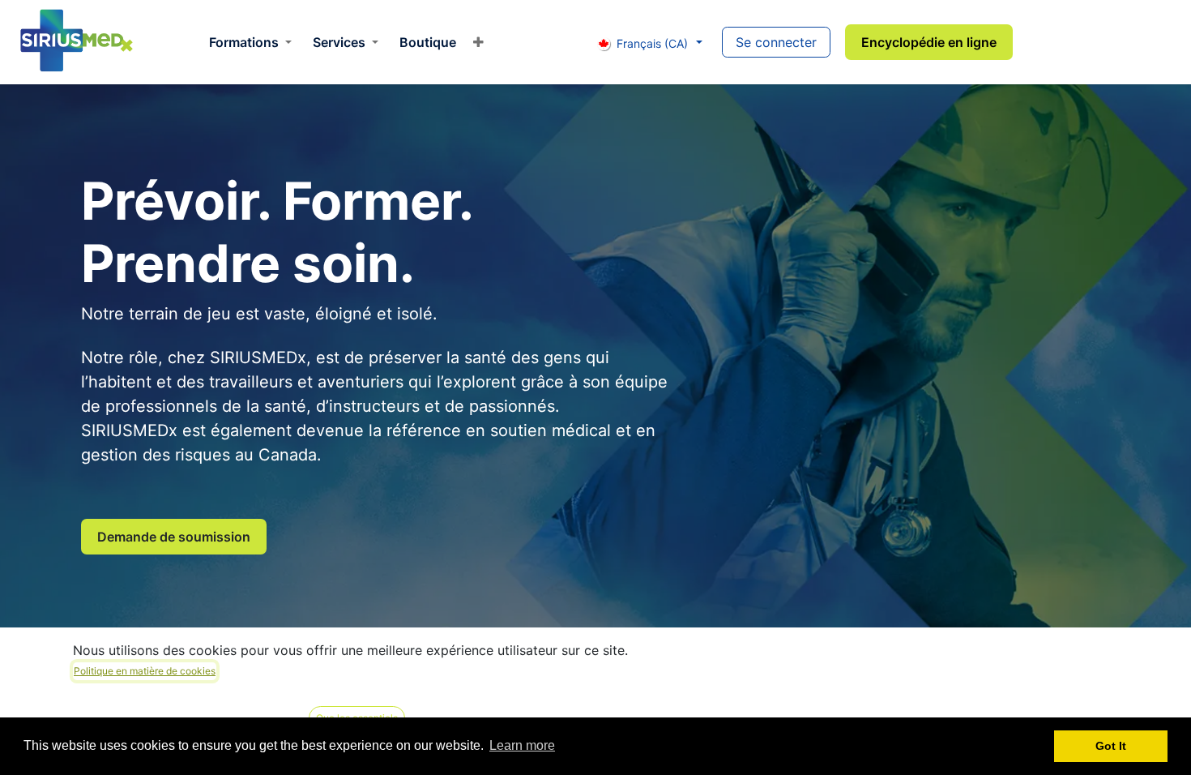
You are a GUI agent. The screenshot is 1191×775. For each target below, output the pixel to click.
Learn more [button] (522, 745)
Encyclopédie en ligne (929, 42)
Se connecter (776, 42)
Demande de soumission (173, 537)
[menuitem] (250, 42)
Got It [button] (1110, 745)
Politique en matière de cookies (145, 671)
